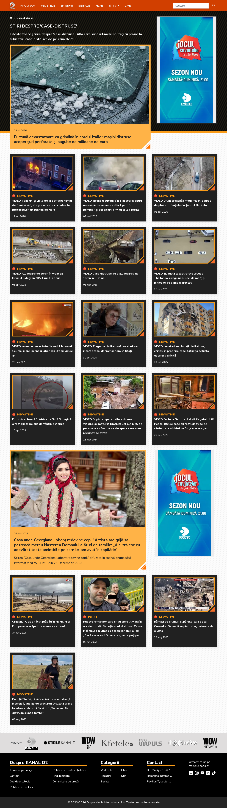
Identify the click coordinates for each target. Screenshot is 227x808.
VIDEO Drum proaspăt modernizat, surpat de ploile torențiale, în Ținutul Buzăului (182, 203)
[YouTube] (202, 773)
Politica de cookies (21, 787)
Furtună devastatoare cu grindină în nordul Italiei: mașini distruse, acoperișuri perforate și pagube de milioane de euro (73, 139)
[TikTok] (214, 773)
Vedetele (48, 6)
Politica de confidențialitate (70, 770)
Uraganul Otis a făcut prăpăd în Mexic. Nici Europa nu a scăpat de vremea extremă (41, 624)
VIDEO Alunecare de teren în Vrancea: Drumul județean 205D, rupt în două (37, 276)
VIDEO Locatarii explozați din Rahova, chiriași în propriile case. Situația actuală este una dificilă (181, 350)
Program (27, 6)
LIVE (128, 6)
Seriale (84, 6)
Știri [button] (113, 6)
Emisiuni (67, 6)
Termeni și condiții (21, 770)
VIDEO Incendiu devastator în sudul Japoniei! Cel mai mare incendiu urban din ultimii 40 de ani (42, 350)
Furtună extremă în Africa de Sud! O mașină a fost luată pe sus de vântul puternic (41, 421)
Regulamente (61, 776)
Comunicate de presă (66, 782)
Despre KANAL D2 (29, 762)
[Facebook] (191, 773)
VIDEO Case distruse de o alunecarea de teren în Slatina (111, 276)
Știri (123, 776)
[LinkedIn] (208, 773)
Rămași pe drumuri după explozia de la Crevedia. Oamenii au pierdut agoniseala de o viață (184, 626)
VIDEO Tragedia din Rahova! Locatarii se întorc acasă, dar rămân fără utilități (110, 348)
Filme (99, 6)
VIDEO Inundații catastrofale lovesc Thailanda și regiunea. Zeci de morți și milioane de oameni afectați (179, 278)
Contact (15, 776)
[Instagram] (197, 773)
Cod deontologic (20, 782)
